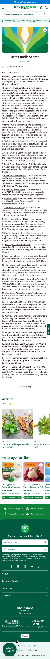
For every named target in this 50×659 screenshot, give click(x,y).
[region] (25, 2)
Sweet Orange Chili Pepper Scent (20, 367)
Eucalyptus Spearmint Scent (17, 244)
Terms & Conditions (36, 646)
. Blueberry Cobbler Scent (14, 175)
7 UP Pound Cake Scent (14, 141)
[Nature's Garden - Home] (25, 8)
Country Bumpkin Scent (15, 233)
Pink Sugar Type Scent (15, 344)
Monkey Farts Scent (14, 316)
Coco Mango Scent (12, 219)
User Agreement (18, 650)
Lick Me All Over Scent (15, 279)
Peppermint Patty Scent (15, 332)
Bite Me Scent (10, 198)
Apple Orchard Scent (13, 153)
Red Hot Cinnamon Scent (16, 358)
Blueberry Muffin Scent (14, 189)
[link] (11, 566)
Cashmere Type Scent (14, 207)
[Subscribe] (45, 542)
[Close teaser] (17, 641)
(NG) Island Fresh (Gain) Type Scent (21, 265)
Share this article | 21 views (15, 67)
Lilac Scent (10, 293)
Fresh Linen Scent (12, 256)
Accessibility (22, 646)
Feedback (25, 636)
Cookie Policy (32, 650)
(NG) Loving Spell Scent (15, 302)
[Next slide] (47, 2)
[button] (10, 649)
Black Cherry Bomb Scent (15, 164)
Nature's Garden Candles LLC (28, 655)
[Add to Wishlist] (45, 30)
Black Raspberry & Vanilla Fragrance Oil (33, 485)
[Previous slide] (2, 2)
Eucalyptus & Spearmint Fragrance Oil (12, 485)
